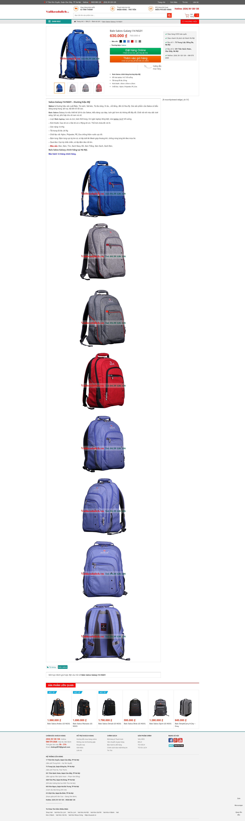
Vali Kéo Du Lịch (60, 812)
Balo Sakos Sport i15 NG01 (135, 724)
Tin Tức (109, 750)
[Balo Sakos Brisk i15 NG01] (109, 693)
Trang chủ (161, 2)
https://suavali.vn (90, 815)
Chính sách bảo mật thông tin (117, 748)
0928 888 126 (96, 2)
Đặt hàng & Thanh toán (115, 739)
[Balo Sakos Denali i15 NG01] (84, 693)
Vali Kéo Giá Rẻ (95, 812)
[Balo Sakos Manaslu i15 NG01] (58, 693)
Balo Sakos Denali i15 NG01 (84, 724)
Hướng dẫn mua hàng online (87, 739)
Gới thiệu (173, 2)
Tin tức (185, 2)
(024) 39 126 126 (109, 2)
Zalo (238, 798)
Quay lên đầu (239, 812)
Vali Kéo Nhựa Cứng (76, 815)
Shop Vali (49, 812)
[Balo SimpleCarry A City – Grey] (160, 693)
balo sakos (62, 667)
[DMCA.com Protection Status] (176, 745)
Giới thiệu (80, 748)
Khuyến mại (81, 745)
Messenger (239, 805)
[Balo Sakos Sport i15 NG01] (135, 693)
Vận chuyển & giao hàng (115, 742)
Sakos (123, 45)
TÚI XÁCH (141, 745)
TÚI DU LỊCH (142, 748)
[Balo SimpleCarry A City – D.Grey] (186, 693)
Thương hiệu (190, 21)
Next (109, 87)
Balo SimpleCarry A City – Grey (159, 725)
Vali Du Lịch (72, 812)
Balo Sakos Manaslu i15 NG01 (57, 725)
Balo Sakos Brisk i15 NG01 (109, 724)
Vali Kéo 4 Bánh (108, 812)
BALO (140, 742)
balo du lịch (70, 119)
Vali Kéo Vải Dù (61, 815)
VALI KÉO (141, 739)
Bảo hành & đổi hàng (114, 745)
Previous (50, 87)
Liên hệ (195, 2)
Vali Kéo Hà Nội (83, 812)
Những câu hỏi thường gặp (86, 742)
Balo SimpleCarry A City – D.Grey (185, 725)
